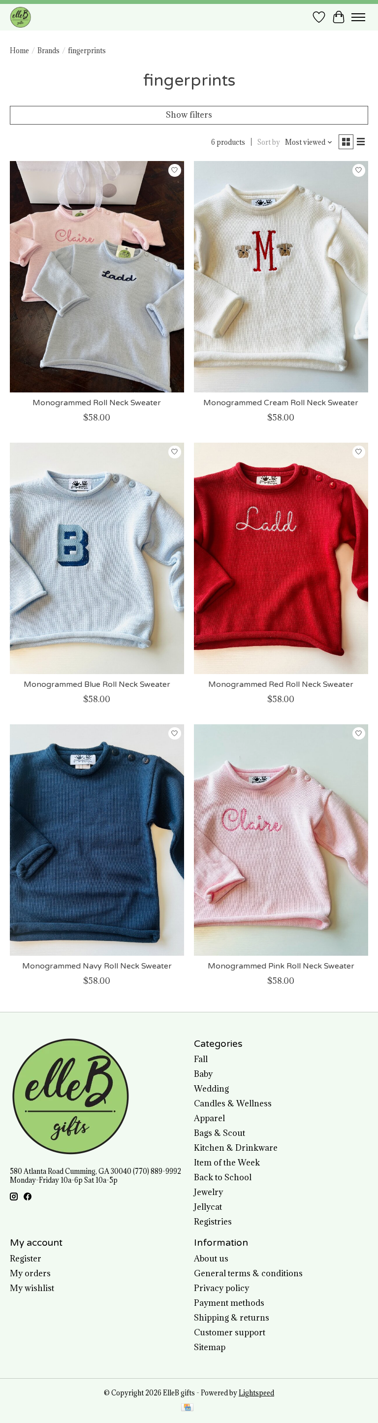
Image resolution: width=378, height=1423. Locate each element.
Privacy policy (221, 1288)
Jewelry (208, 1192)
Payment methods (229, 1302)
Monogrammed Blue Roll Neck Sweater (97, 684)
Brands (48, 50)
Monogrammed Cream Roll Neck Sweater (280, 403)
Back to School (223, 1177)
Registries (213, 1221)
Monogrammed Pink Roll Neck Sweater (281, 966)
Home (19, 50)
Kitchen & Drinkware (236, 1147)
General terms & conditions (248, 1273)
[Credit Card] (187, 1408)
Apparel (209, 1118)
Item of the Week (227, 1162)
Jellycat (208, 1206)
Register (25, 1258)
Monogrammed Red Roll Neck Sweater (280, 684)
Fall (201, 1059)
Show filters (189, 114)
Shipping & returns (231, 1317)
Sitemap (209, 1347)
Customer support (229, 1332)
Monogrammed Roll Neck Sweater (96, 403)
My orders (30, 1273)
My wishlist (32, 1288)
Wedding (211, 1088)
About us (211, 1258)
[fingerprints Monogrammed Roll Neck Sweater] (97, 277)
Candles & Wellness (233, 1103)
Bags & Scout (219, 1133)
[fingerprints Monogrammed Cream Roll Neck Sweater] (281, 277)
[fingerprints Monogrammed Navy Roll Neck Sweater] (97, 840)
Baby (203, 1073)
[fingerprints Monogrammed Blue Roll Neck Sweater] (97, 559)
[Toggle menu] (358, 17)
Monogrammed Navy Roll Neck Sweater (97, 966)
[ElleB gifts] (20, 17)
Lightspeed (256, 1393)
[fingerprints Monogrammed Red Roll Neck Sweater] (281, 559)
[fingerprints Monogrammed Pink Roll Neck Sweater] (281, 840)
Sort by (268, 142)
